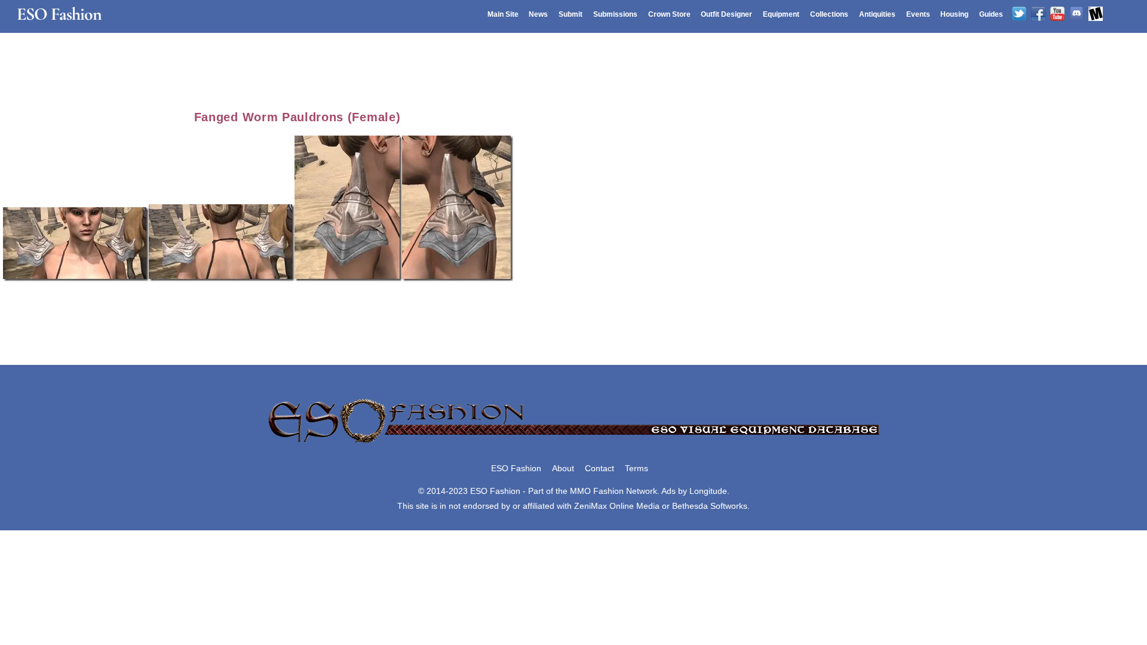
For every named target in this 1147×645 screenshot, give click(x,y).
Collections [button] (829, 14)
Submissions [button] (615, 14)
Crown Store (669, 14)
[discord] (1076, 14)
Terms (636, 468)
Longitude (708, 491)
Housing (954, 14)
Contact (599, 468)
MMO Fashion (597, 491)
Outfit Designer (726, 14)
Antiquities (877, 14)
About (563, 468)
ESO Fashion (516, 468)
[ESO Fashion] (573, 444)
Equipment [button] (781, 14)
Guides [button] (991, 14)
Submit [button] (570, 14)
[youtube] (1057, 14)
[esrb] (1095, 14)
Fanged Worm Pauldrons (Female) (297, 117)
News (538, 14)
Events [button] (918, 14)
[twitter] (1019, 14)
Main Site (503, 14)
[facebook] (1038, 14)
